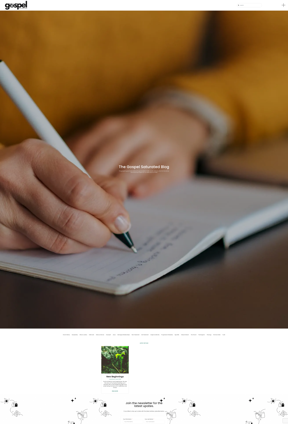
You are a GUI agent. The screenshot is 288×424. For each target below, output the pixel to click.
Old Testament (144, 334)
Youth (223, 334)
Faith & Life (91, 334)
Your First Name (127, 419)
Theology (209, 334)
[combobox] (249, 5)
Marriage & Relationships (124, 334)
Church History (66, 334)
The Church (193, 334)
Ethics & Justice (83, 334)
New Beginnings (115, 376)
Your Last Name (149, 419)
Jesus (114, 334)
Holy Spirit (108, 334)
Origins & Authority (154, 334)
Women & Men (216, 334)
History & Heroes (100, 334)
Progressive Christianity (167, 334)
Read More (115, 391)
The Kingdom (201, 334)
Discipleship (75, 334)
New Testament (135, 334)
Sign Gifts (177, 334)
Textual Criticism (185, 334)
